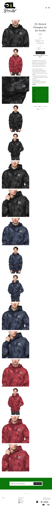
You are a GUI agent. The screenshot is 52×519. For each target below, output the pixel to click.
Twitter (21, 499)
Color (40, 38)
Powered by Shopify (46, 499)
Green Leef (48, 497)
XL (44, 48)
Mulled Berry (40, 43)
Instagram (22, 501)
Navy (43, 40)
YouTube (21, 502)
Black (38, 40)
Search (3, 497)
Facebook (22, 497)
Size (40, 45)
